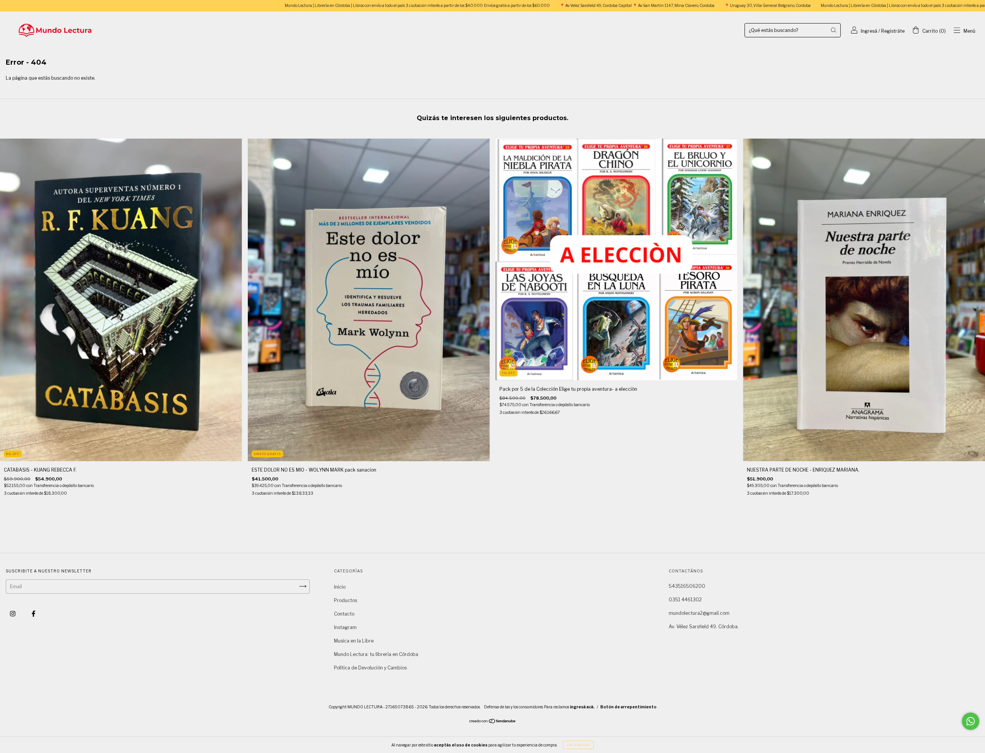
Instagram (345, 627)
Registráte (893, 31)
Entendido (578, 745)
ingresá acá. (582, 706)
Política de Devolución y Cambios (370, 668)
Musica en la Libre (354, 641)
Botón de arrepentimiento (628, 706)
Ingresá (869, 31)
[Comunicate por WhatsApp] (970, 721)
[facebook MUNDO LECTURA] (33, 613)
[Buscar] (833, 30)
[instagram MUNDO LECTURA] (13, 613)
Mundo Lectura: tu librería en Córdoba (376, 654)
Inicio (340, 587)
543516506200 (687, 586)
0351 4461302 (685, 599)
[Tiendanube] (493, 722)
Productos (345, 600)
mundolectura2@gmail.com (699, 613)
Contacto (344, 614)
